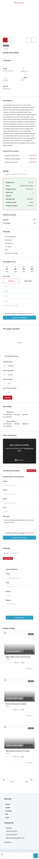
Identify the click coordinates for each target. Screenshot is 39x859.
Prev (11, 781)
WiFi (6, 250)
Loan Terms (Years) (9, 388)
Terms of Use (29, 313)
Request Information (20, 537)
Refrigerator (9, 243)
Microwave (8, 240)
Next (27, 781)
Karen (7, 817)
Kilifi (6, 814)
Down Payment (8, 370)
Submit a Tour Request (19, 317)
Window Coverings (11, 253)
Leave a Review (8, 558)
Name (5, 481)
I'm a (4, 507)
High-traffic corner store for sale (18, 657)
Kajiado (7, 807)
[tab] (5, 40)
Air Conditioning (10, 236)
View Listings (31, 470)
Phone (5, 490)
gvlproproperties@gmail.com (15, 838)
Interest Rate (7, 379)
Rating (8, 591)
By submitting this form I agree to (19, 313)
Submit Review (20, 617)
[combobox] (19, 286)
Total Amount (7, 362)
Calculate (7, 397)
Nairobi (7, 804)
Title (7, 582)
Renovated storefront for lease (17, 751)
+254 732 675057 (11, 831)
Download (32, 155)
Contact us (7, 842)
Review (8, 600)
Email (5, 499)
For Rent (6, 45)
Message (6, 516)
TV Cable (8, 246)
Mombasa (8, 811)
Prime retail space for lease (16, 704)
